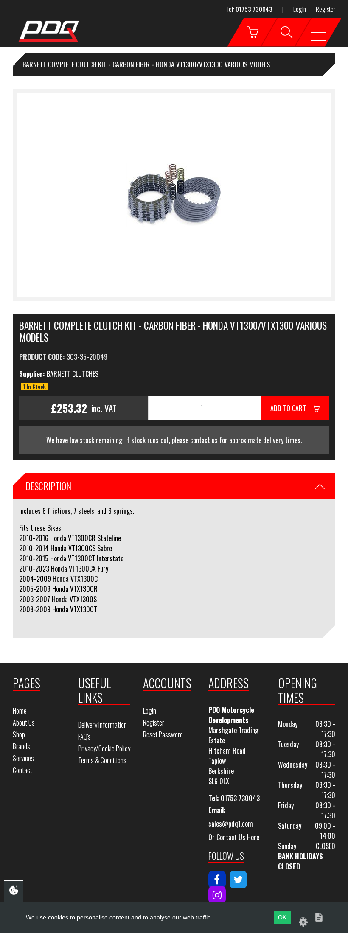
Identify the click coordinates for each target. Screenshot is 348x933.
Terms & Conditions (102, 760)
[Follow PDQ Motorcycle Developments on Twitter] (238, 879)
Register (325, 9)
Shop (19, 734)
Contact (22, 770)
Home (20, 711)
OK (282, 917)
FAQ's (84, 736)
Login (299, 9)
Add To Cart (291, 408)
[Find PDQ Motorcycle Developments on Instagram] (217, 895)
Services (23, 758)
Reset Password (163, 734)
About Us (24, 722)
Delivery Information (102, 725)
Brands (21, 746)
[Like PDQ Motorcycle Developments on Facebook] (217, 879)
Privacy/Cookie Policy (104, 748)
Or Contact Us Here (233, 837)
